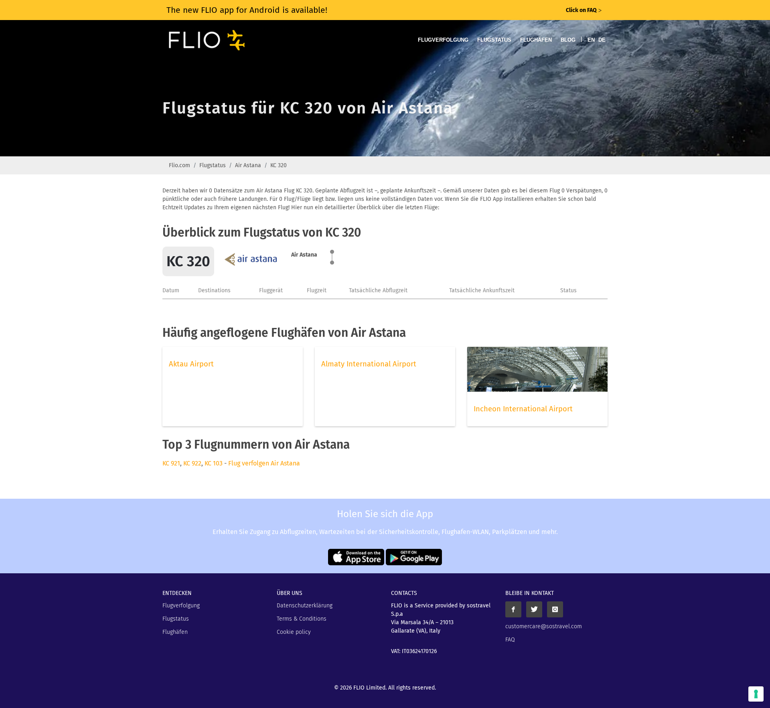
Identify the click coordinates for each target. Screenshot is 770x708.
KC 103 (214, 463)
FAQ (510, 639)
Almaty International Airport (368, 364)
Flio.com (179, 165)
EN (591, 40)
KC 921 (171, 463)
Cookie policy (294, 632)
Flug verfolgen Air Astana (264, 463)
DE (602, 40)
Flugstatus (494, 40)
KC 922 (192, 463)
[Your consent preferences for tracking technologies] (756, 694)
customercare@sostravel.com (543, 626)
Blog (568, 40)
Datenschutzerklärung (304, 605)
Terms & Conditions (301, 618)
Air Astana (248, 165)
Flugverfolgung (443, 40)
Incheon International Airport (523, 409)
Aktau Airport (191, 364)
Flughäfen (536, 40)
